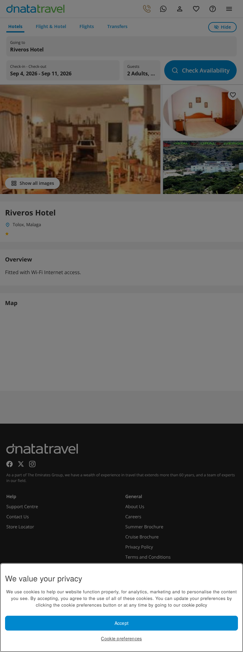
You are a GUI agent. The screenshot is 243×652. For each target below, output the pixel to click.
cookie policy (194, 605)
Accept (122, 623)
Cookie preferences (121, 638)
